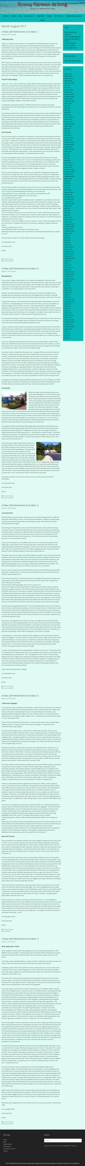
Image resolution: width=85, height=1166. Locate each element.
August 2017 (68, 260)
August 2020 (68, 178)
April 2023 (67, 112)
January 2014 (68, 317)
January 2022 (68, 140)
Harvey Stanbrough (47, 1163)
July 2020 (67, 181)
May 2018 (67, 240)
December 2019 (69, 197)
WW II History (58, 16)
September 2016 (69, 279)
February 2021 (69, 165)
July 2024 (67, 85)
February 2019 (69, 219)
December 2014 (69, 299)
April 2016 (67, 285)
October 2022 (69, 121)
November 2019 (69, 199)
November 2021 (69, 144)
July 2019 (67, 208)
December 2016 (69, 272)
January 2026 (68, 74)
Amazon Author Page (71, 32)
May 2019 (67, 213)
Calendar (14, 16)
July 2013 (67, 331)
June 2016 (67, 283)
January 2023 (68, 119)
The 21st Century (8, 259)
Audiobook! (68, 34)
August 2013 (68, 329)
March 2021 (68, 162)
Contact (42, 20)
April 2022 (67, 133)
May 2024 (67, 87)
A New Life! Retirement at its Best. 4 (20, 695)
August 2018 (68, 233)
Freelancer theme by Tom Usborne (67, 1163)
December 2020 (69, 169)
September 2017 (69, 258)
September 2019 (69, 203)
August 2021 (68, 151)
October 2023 (69, 99)
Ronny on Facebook (70, 43)
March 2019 (68, 217)
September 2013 (69, 326)
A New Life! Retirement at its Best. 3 (20, 938)
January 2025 (68, 80)
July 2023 (67, 106)
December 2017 (69, 251)
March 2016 (68, 288)
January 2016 (68, 290)
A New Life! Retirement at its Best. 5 (20, 505)
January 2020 (68, 194)
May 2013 (67, 336)
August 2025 (68, 76)
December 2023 (69, 94)
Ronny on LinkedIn (70, 45)
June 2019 (67, 210)
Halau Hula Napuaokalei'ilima (73, 37)
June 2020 (67, 183)
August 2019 (68, 206)
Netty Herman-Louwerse (74, 16)
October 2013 (69, 324)
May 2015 (67, 295)
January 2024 (68, 92)
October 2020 (69, 174)
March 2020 (68, 190)
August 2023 (68, 103)
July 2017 (67, 263)
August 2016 (68, 281)
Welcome (6, 16)
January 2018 (68, 249)
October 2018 (69, 229)
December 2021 (69, 142)
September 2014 (69, 301)
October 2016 (69, 276)
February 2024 (69, 90)
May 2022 (67, 131)
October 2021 (69, 147)
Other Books (41, 16)
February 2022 (69, 137)
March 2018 (68, 244)
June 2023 (67, 108)
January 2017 (68, 270)
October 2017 (69, 256)
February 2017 (69, 267)
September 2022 (69, 124)
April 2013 (67, 338)
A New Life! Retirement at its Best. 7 (20, 31)
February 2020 (69, 192)
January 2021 (68, 167)
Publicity (49, 16)
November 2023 (69, 96)
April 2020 (67, 188)
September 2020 (69, 176)
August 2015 (68, 292)
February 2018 (69, 247)
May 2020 (67, 185)
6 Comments (7, 931)
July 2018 (67, 235)
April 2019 (67, 215)
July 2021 (67, 153)
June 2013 (67, 333)
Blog (20, 16)
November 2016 (69, 274)
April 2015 (67, 297)
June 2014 (67, 306)
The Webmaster (65, 1146)
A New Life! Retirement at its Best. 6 (20, 268)
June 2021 (67, 156)
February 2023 (69, 117)
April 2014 (67, 311)
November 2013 (69, 322)
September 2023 (69, 101)
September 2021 (69, 149)
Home (5, 1139)
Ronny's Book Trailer (70, 48)
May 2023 (67, 110)
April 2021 (67, 160)
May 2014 (67, 308)
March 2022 (68, 135)
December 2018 (69, 224)
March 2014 (68, 313)
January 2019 (68, 222)
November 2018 (69, 226)
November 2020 (69, 172)
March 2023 (68, 115)
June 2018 (67, 238)
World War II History (9, 1149)
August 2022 (68, 126)
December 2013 (69, 320)
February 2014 (69, 315)
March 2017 (68, 265)
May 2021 (67, 158)
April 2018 (67, 242)
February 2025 (69, 78)
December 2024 (69, 83)
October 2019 (69, 201)
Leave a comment (8, 261)
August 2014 (68, 304)
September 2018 (69, 231)
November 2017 (69, 254)
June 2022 (67, 128)
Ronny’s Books (28, 16)
